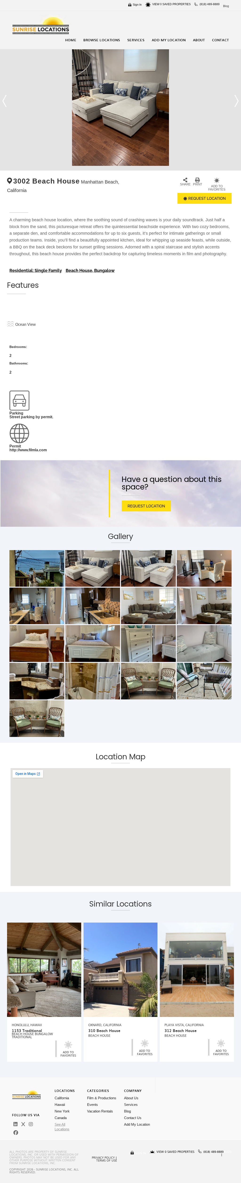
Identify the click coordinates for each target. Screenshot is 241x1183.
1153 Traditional (27, 1030)
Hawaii (60, 1105)
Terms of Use (106, 1160)
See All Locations (62, 1126)
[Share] (185, 180)
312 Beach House (181, 1030)
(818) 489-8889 (210, 4)
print (197, 184)
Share (185, 184)
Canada (61, 1118)
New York (62, 1111)
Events (92, 1105)
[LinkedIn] (15, 1124)
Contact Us (132, 1118)
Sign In (137, 4)
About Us (131, 1098)
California (62, 1098)
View (157, 4)
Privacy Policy (103, 1157)
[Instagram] (31, 1124)
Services (131, 1105)
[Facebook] (15, 1133)
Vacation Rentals (100, 1111)
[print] (197, 180)
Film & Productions (101, 1098)
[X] (23, 1124)
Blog (226, 6)
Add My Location (137, 1124)
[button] (4, 101)
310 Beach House (104, 1030)
